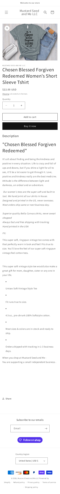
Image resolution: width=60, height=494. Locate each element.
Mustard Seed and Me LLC (28, 478)
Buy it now (30, 126)
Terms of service (49, 482)
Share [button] (9, 398)
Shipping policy (31, 487)
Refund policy (19, 482)
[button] (6, 12)
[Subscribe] (45, 428)
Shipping (5, 94)
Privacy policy (34, 482)
